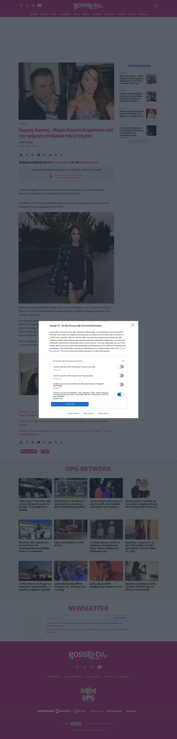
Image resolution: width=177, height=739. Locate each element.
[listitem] (88, 361)
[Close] (133, 325)
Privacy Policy (103, 413)
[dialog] (88, 369)
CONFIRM (70, 404)
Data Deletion (73, 413)
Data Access (88, 413)
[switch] (120, 366)
